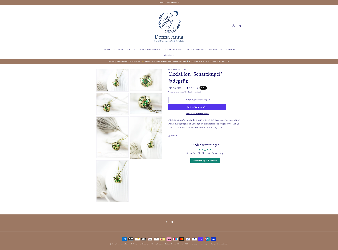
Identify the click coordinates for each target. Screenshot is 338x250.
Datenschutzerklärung (174, 244)
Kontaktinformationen (219, 244)
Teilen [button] (174, 136)
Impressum (204, 244)
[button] (99, 26)
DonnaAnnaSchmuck (124, 244)
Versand (171, 92)
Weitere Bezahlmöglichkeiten (197, 114)
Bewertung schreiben (205, 160)
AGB (186, 244)
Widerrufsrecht (157, 244)
